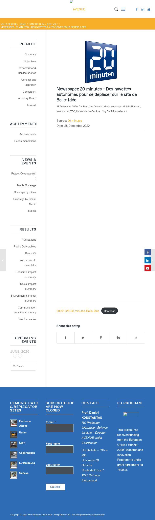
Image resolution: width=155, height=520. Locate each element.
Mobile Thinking (131, 106)
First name (53, 443)
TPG (72, 111)
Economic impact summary (26, 274)
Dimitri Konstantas (117, 111)
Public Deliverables (25, 246)
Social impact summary (28, 286)
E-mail (51, 422)
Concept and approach (28, 82)
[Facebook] (137, 9)
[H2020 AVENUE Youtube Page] (148, 268)
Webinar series (27, 319)
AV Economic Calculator (28, 262)
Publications (29, 239)
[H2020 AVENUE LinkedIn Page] (148, 260)
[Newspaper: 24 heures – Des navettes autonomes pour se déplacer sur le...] (152, 260)
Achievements (27, 134)
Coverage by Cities (25, 192)
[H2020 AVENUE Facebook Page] (148, 252)
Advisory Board (27, 98)
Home (22, 23)
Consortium (36, 23)
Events (32, 210)
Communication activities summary (25, 309)
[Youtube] (149, 9)
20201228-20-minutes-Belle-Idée (78, 311)
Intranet (31, 105)
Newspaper (63, 111)
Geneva (98, 106)
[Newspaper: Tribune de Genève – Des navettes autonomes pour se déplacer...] (3, 260)
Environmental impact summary (23, 298)
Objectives (30, 61)
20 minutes (75, 120)
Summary (30, 54)
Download (109, 311)
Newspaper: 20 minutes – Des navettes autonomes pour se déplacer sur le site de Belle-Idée (97, 94)
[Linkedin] (143, 9)
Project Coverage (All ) (23, 175)
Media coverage (112, 106)
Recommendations (25, 141)
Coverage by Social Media (24, 201)
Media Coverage (26, 185)
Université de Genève (88, 111)
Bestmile (52, 23)
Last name (53, 464)
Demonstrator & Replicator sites (27, 70)
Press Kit (30, 253)
